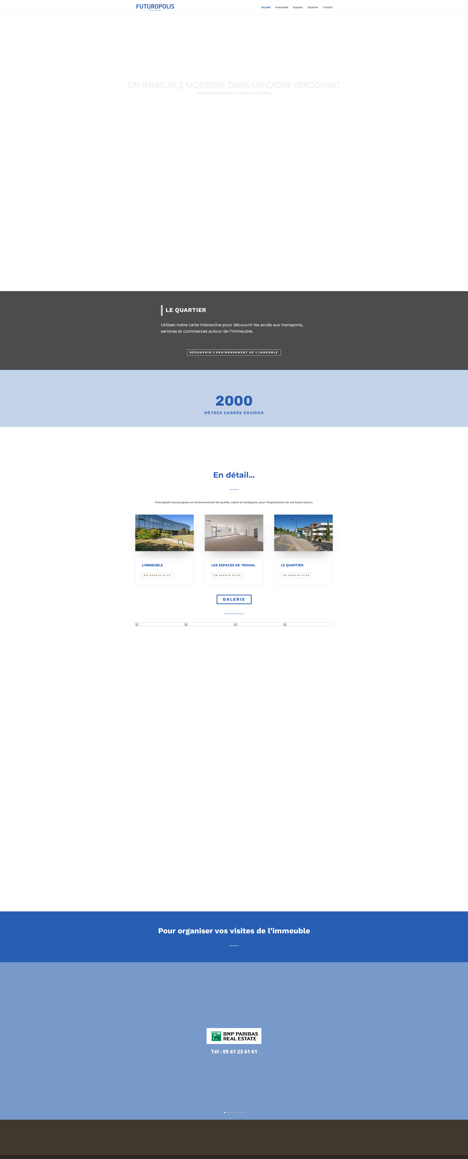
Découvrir (234, 103)
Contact (328, 7)
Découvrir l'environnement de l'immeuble (234, 352)
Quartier (312, 7)
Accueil (265, 7)
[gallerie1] (160, 625)
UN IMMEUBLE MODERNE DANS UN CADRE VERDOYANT (234, 84)
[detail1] (209, 625)
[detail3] (258, 625)
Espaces (298, 7)
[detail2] (308, 625)
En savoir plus (151, 223)
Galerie (234, 599)
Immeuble (281, 7)
